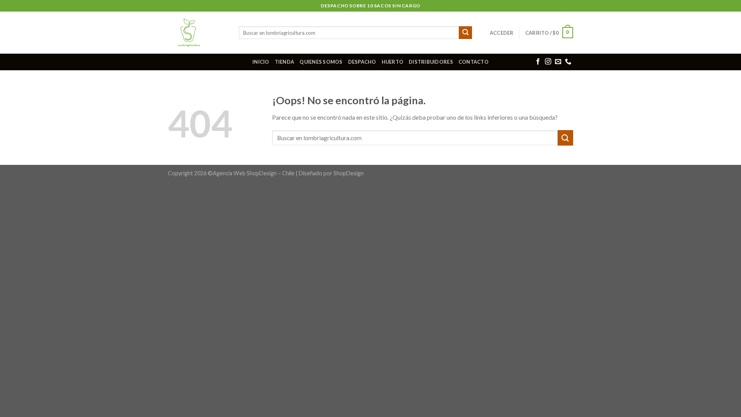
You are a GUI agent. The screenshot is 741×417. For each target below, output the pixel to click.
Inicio (260, 62)
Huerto (393, 62)
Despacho (362, 62)
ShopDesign (348, 173)
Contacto (473, 62)
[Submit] (465, 32)
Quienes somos (320, 62)
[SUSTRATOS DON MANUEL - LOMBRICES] (197, 33)
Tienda (284, 62)
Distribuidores (431, 62)
